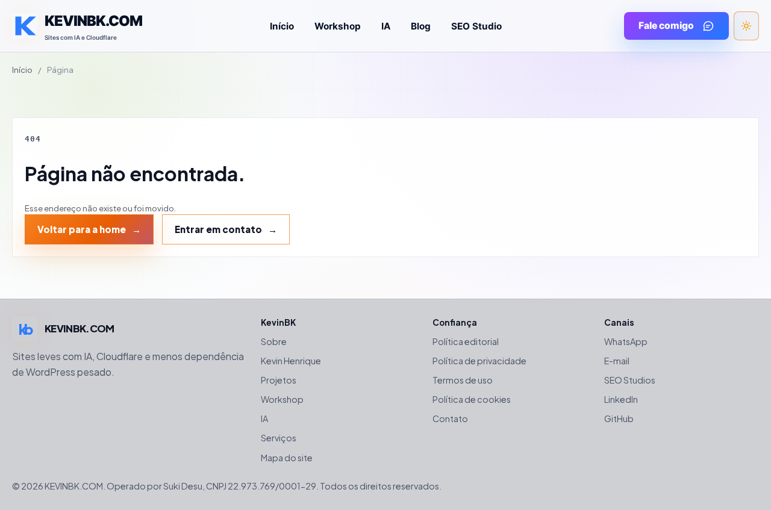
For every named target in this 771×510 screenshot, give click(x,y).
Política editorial (465, 341)
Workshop (337, 26)
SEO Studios (629, 380)
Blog (421, 26)
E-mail (616, 360)
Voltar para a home (81, 229)
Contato (450, 418)
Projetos (278, 380)
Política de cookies (471, 399)
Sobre (274, 341)
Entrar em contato (218, 229)
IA (385, 26)
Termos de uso (462, 380)
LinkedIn (621, 399)
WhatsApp (626, 341)
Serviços (278, 437)
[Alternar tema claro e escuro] (746, 25)
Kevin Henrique (291, 360)
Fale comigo (666, 25)
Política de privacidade (479, 360)
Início (282, 26)
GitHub (619, 418)
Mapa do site (287, 457)
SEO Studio (476, 26)
